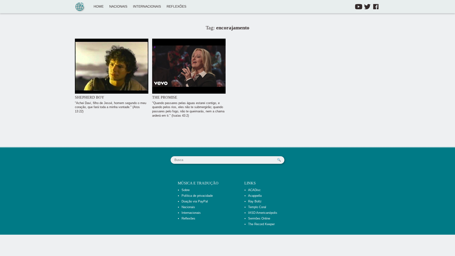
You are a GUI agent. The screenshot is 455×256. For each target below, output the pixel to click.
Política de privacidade (197, 195)
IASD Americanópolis (262, 213)
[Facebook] (376, 6)
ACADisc (254, 190)
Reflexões (176, 6)
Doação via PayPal (195, 201)
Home (99, 6)
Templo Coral (257, 207)
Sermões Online (259, 218)
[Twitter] (367, 6)
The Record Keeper (261, 224)
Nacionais (118, 6)
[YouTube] (358, 6)
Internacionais (147, 6)
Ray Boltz (255, 201)
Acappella (255, 195)
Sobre (186, 190)
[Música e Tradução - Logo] (79, 7)
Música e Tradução (198, 183)
